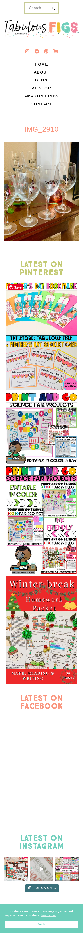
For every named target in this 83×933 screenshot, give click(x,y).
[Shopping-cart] (55, 51)
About (42, 72)
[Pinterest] (46, 51)
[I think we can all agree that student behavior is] (16, 869)
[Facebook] (36, 51)
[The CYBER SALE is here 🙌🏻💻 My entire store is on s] (67, 869)
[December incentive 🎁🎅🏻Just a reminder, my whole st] (41, 869)
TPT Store (41, 88)
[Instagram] (27, 51)
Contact (41, 104)
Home (41, 64)
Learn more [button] (48, 915)
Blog (41, 80)
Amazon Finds (41, 96)
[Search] (53, 8)
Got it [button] (41, 924)
